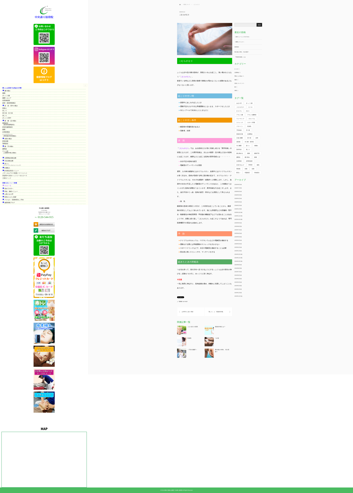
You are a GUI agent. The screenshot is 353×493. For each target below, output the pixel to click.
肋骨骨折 (237, 47)
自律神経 (239, 161)
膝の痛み (247, 157)
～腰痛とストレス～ (239, 42)
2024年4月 (237, 282)
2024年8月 (237, 268)
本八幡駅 (239, 145)
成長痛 (238, 141)
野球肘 (250, 165)
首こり (4, 110)
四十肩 (249, 138)
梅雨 (236, 79)
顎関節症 (5, 143)
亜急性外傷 (239, 134)
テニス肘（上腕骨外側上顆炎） (9, 152)
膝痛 (3, 129)
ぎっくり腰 (6, 95)
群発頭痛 (5, 141)
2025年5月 (237, 237)
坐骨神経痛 (6, 100)
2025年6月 (237, 233)
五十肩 (248, 130)
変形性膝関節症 (7, 127)
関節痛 (238, 168)
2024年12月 (238, 254)
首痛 (253, 168)
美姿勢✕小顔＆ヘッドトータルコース (14, 175)
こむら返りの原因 (192, 326)
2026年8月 (237, 184)
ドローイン (239, 126)
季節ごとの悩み (238, 76)
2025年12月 (238, 212)
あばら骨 (239, 103)
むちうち (239, 111)
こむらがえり (240, 107)
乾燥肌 (189, 338)
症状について (238, 83)
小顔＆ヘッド (6, 178)
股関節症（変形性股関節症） (9, 123)
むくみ (236, 69)
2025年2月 (237, 247)
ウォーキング (240, 118)
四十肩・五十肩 (7, 113)
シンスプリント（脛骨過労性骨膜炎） (9, 135)
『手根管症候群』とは (240, 57)
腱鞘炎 (4, 149)
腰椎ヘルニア (6, 98)
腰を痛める (239, 153)
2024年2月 (237, 289)
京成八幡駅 (239, 138)
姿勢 (257, 138)
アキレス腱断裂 (251, 114)
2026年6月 (237, 191)
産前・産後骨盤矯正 (9, 103)
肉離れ (256, 145)
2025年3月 (237, 243)
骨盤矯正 (247, 172)
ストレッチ (239, 122)
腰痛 (3, 93)
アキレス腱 (239, 114)
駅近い (238, 172)
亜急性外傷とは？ (220, 326)
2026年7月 (237, 188)
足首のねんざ (240, 165)
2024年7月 (237, 271)
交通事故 (237, 72)
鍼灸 (258, 165)
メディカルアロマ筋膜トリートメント (14, 173)
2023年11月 (238, 296)
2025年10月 (238, 219)
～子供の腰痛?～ (192, 349)
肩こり (4, 115)
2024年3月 (237, 285)
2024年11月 (238, 257)
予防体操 (239, 130)
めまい (248, 111)
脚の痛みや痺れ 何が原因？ (242, 52)
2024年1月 (237, 292)
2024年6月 (237, 275)
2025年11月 (238, 216)
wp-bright (185, 301)
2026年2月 (237, 205)
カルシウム (252, 118)
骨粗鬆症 (256, 172)
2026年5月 (237, 195)
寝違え (4, 108)
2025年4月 (237, 240)
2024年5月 (237, 278)
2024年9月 (237, 264)
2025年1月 (237, 250)
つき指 (217, 338)
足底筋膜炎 (6, 132)
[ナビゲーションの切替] (85, 85)
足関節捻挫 (249, 161)
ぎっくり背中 (6, 118)
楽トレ (248, 145)
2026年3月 (237, 202)
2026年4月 (237, 198)
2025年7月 (237, 230)
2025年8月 (237, 226)
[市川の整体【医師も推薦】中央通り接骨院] (44, 18)
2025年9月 (237, 223)
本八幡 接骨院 (249, 141)
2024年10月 (238, 261)
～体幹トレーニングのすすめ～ (242, 36)
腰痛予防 (256, 153)
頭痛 (236, 90)
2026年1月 (237, 209)
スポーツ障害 (251, 122)
